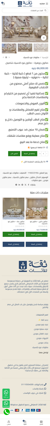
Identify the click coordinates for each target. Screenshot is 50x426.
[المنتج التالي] (3, 57)
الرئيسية (45, 57)
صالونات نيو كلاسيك (31, 57)
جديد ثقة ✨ (43, 319)
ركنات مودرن (43, 342)
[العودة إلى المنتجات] (6, 57)
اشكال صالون (35, 177)
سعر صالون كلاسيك (21, 177)
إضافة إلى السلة (29, 153)
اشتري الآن (14, 153)
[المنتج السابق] (9, 57)
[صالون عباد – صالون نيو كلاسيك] (13, 209)
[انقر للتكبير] (43, 38)
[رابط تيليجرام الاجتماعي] (16, 184)
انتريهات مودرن (42, 338)
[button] (36, 234)
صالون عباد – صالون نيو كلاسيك (16, 222)
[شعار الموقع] (25, 3)
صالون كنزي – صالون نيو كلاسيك (38, 222)
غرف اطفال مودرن (40, 333)
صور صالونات (37, 180)
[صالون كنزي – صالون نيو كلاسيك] (36, 209)
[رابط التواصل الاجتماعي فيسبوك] (28, 184)
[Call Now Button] (7, 412)
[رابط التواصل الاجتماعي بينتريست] (22, 184)
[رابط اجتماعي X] (25, 184)
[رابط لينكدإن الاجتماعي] (19, 184)
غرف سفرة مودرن (41, 329)
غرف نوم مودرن (42, 324)
